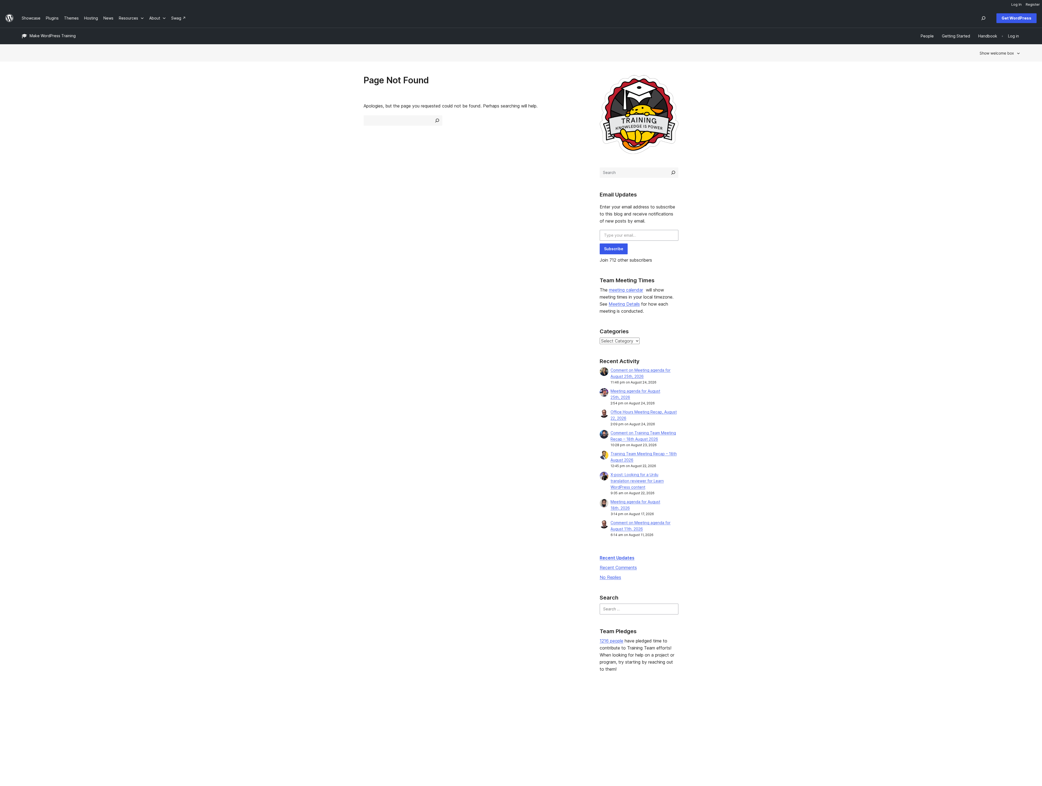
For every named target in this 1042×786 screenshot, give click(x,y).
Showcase (232, 708)
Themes (230, 717)
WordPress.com (841, 708)
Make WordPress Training (53, 35)
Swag (631, 734)
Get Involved (635, 708)
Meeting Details (624, 304)
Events (630, 717)
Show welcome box (997, 53)
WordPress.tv (437, 734)
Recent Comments (618, 567)
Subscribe (613, 248)
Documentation (437, 717)
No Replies (610, 577)
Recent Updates (617, 557)
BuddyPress (838, 734)
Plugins (229, 725)
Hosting (29, 725)
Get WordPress (1016, 18)
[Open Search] (983, 18)
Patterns (230, 734)
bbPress (834, 725)
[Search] (673, 172)
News (27, 717)
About (27, 708)
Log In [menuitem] (1016, 4)
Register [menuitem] (1033, 4)
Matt (831, 717)
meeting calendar (626, 290)
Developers (433, 725)
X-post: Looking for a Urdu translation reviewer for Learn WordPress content (637, 480)
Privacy (28, 734)
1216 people (611, 641)
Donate (633, 725)
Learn (428, 708)
